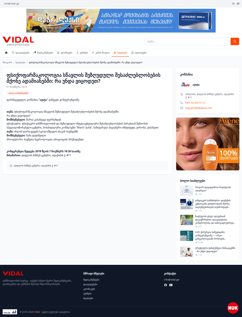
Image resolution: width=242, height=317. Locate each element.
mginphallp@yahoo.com (198, 107)
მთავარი (7, 62)
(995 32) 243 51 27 (195, 102)
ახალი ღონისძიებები (18, 93)
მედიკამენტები (45, 52)
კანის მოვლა (102, 52)
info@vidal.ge (11, 3)
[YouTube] (238, 3)
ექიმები (84, 52)
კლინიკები (66, 52)
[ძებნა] (235, 41)
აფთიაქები (141, 52)
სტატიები (122, 52)
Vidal (37, 311)
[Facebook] (233, 3)
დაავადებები (22, 52)
